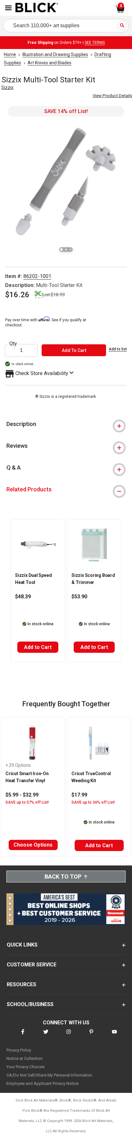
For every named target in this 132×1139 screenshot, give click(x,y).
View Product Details (112, 95)
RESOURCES (21, 984)
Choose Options (33, 845)
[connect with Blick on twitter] (45, 1036)
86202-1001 (37, 276)
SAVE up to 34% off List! (93, 802)
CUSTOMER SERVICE (31, 965)
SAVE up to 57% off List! (27, 802)
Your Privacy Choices (25, 1066)
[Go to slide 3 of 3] (70, 249)
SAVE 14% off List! (66, 111)
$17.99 (79, 795)
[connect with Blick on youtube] (114, 1036)
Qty (13, 343)
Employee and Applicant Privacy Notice (42, 1083)
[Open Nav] (8, 7)
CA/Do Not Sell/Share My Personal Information (49, 1075)
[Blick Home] (36, 8)
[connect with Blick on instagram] (68, 1036)
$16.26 (17, 294)
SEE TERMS (95, 42)
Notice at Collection (24, 1058)
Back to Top (63, 876)
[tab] (66, 424)
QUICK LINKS (22, 945)
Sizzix (7, 87)
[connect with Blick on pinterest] (91, 1036)
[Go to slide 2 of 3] (66, 249)
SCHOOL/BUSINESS (30, 1004)
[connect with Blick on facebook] (22, 1036)
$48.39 (23, 597)
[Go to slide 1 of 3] (61, 249)
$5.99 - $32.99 (21, 795)
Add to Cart (38, 647)
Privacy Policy (18, 1050)
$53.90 (79, 597)
